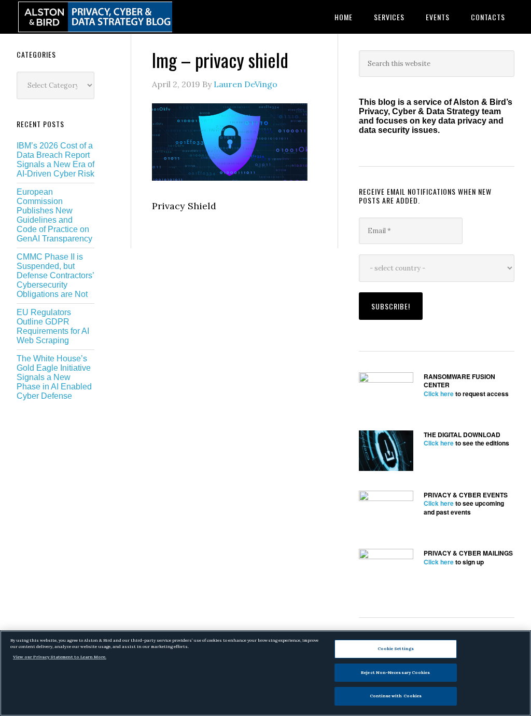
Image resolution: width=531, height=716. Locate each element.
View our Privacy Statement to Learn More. (59, 656)
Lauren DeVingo (245, 84)
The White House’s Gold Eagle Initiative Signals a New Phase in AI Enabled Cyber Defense (54, 377)
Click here (439, 393)
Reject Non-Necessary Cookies (395, 672)
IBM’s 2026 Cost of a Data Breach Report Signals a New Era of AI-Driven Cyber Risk (55, 159)
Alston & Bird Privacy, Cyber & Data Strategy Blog (94, 17)
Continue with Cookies (396, 695)
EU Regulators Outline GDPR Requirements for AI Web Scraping (53, 326)
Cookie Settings (396, 648)
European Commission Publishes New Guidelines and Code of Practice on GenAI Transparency (54, 215)
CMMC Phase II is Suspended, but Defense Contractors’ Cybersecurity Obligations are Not (55, 275)
